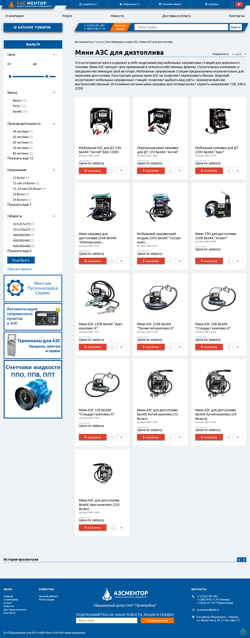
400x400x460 (24, 246)
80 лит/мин (23, 153)
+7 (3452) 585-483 (94, 25)
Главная (99, 41)
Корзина (213, 4)
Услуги (67, 16)
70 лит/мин (23, 148)
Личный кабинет (49, 596)
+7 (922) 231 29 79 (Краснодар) (215, 602)
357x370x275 (24, 229)
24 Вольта (22, 199)
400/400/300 (23, 235)
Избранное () (131, 4)
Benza (20, 100)
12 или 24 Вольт (26, 183)
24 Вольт (21, 194)
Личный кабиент (172, 4)
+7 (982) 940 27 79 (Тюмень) (213, 599)
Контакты (237, 16)
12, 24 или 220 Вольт (29, 188)
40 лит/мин (23, 131)
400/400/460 (23, 240)
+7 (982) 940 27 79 (94, 28)
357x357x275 (24, 224)
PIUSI (19, 106)
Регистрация (46, 599)
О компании (14, 16)
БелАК (20, 111)
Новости (117, 16)
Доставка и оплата (176, 16)
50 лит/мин (23, 137)
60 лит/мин (23, 142)
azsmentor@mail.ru (208, 609)
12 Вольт (21, 177)
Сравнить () (90, 4)
